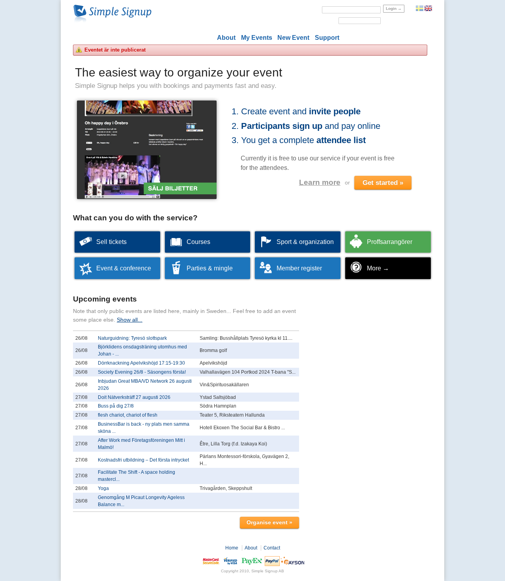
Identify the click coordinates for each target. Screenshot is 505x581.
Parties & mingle (210, 268)
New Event (293, 37)
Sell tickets (111, 241)
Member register (299, 268)
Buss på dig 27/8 (116, 406)
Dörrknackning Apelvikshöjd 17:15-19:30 (141, 363)
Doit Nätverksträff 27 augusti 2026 (134, 397)
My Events (256, 37)
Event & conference (123, 268)
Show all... (129, 320)
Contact (272, 548)
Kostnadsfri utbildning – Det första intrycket (143, 460)
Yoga (103, 488)
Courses (198, 241)
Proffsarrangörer (389, 241)
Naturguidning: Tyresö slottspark (132, 338)
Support (327, 37)
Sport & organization (305, 241)
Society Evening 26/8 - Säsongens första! (142, 372)
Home (231, 548)
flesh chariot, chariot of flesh (127, 415)
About (226, 37)
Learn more (319, 182)
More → (378, 268)
